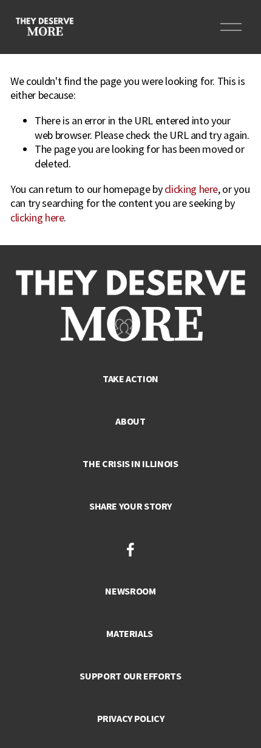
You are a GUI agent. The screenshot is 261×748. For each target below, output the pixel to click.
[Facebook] (130, 549)
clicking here (191, 189)
